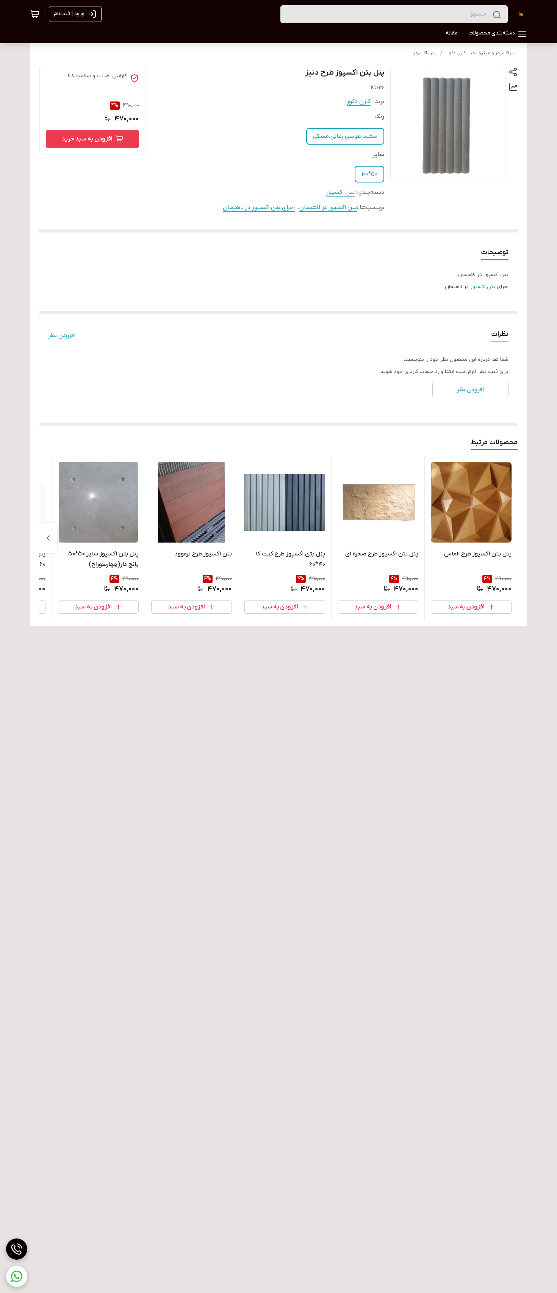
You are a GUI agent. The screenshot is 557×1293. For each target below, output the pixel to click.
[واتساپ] (16, 1276)
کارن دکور (359, 101)
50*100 (369, 174)
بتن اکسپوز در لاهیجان (328, 207)
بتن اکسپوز (424, 53)
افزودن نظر (62, 335)
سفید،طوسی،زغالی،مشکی (345, 136)
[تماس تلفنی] (16, 1249)
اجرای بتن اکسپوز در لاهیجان (259, 207)
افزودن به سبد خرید (87, 139)
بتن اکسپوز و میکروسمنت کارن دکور (482, 53)
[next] (48, 538)
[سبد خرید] (34, 14)
